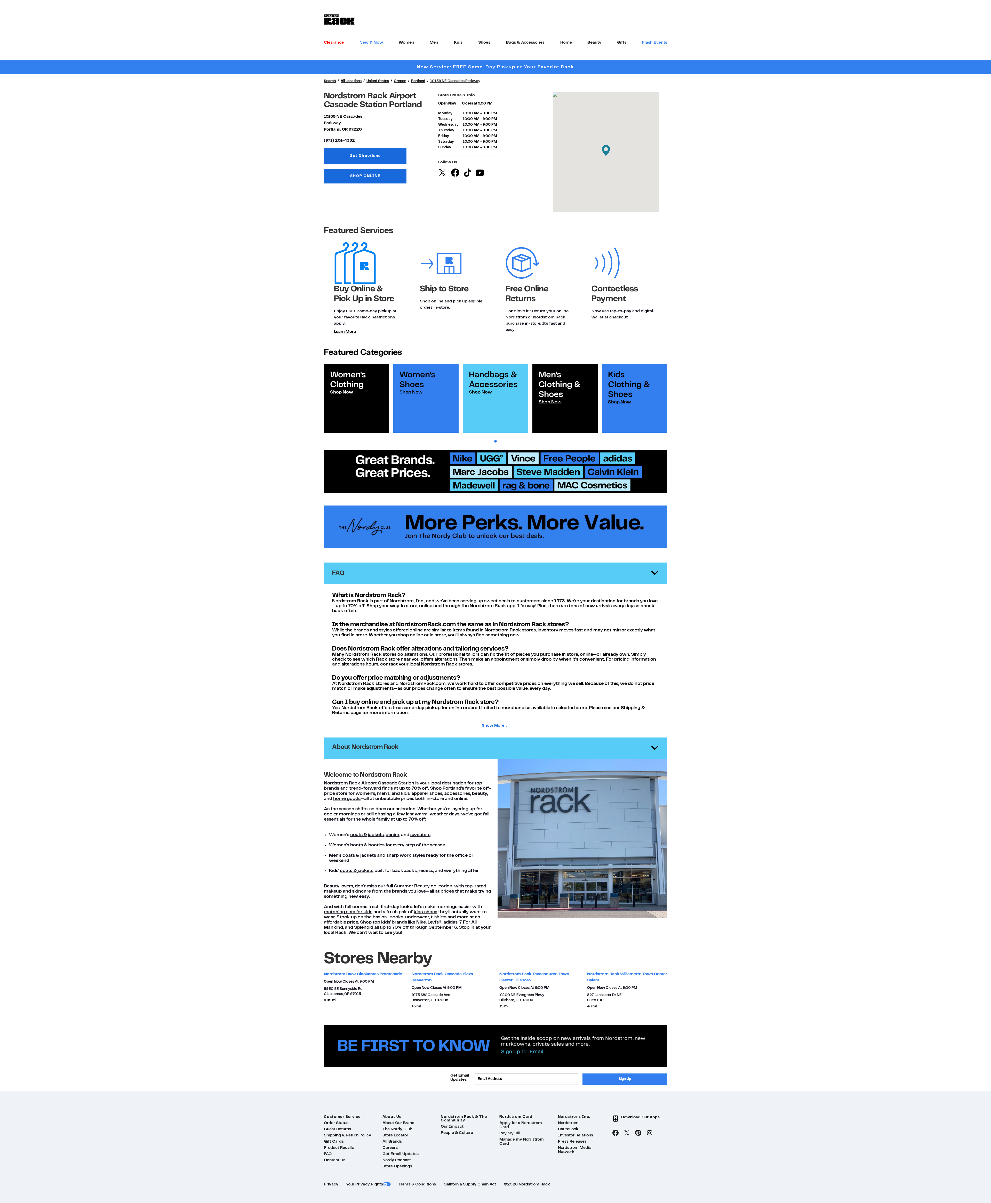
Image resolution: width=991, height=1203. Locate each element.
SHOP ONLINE (365, 176)
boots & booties (367, 845)
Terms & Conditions (417, 1184)
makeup (333, 891)
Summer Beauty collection (423, 886)
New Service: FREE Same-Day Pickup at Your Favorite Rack (495, 67)
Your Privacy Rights (364, 1184)
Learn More (345, 332)
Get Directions (378, 157)
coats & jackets (367, 835)
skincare (361, 891)
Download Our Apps (640, 1117)
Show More (493, 725)
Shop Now (341, 392)
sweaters (420, 835)
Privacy (331, 1184)
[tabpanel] (356, 398)
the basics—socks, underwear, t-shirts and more (416, 917)
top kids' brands (390, 922)
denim (392, 835)
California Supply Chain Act (470, 1184)
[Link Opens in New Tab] (495, 527)
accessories (457, 793)
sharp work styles (405, 855)
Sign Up (625, 1079)
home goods (347, 799)
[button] (606, 150)
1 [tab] (495, 441)
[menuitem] (334, 42)
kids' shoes (425, 912)
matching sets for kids (348, 912)
